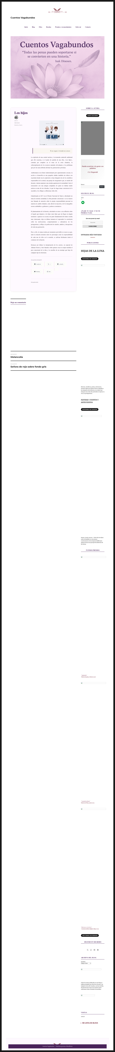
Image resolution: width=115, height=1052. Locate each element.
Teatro (20, 125)
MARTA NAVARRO (92, 115)
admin (16, 120)
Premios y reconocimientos (63, 27)
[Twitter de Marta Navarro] (88, 950)
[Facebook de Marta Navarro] (94, 950)
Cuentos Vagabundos (23, 17)
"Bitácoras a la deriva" (86, 927)
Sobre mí (78, 27)
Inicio (26, 27)
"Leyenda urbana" (85, 801)
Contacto (88, 27)
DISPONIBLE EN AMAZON (89, 258)
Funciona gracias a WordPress (64, 1046)
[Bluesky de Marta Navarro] (98, 950)
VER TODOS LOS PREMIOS (89, 935)
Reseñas (48, 27)
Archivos (83, 961)
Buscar (82, 184)
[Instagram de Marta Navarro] (91, 950)
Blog (33, 27)
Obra (40, 27)
